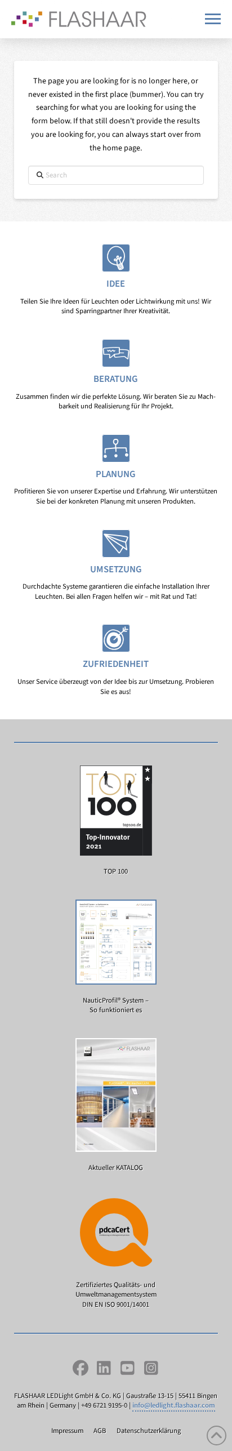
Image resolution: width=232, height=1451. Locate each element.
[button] (213, 19)
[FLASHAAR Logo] (78, 19)
